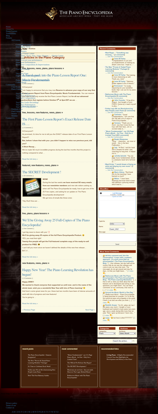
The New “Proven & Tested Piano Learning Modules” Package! (118, 68)
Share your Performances (25, 62)
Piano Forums (16, 89)
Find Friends (16, 111)
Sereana (117, 123)
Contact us (10, 408)
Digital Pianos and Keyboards (27, 76)
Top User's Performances (25, 96)
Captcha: (102, 221)
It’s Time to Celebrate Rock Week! (39, 366)
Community (10, 85)
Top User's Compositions (25, 98)
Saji (115, 148)
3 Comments (27, 127)
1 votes (111, 290)
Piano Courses (11, 31)
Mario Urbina (119, 172)
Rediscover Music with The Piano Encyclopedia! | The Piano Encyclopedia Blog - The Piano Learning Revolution (118, 278)
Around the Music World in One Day (119, 292)
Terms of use (11, 405)
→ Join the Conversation (114, 73)
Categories (102, 331)
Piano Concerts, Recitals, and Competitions (32, 80)
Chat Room (15, 87)
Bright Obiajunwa (121, 139)
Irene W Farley (119, 75)
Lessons (31, 68)
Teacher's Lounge (23, 69)
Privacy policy (11, 403)
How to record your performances (29, 60)
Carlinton (117, 115)
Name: (101, 226)
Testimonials (11, 33)
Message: (102, 232)
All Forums (15, 40)
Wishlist (14, 116)
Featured (26, 165)
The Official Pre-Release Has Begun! (79, 363)
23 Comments (28, 175)
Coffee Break (21, 82)
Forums (9, 38)
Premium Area (17, 109)
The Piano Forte (22, 73)
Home (8, 27)
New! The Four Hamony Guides (38, 375)
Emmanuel (118, 86)
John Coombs (119, 100)
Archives (122, 331)
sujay (107, 318)
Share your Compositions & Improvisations (32, 65)
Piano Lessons (55, 68)
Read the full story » (30, 159)
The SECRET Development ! (41, 172)
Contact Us (10, 118)
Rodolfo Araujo (111, 305)
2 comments (130, 111)
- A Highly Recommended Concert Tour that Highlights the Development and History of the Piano (120, 357)
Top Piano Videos (23, 93)
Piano (44, 68)
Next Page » (90, 310)
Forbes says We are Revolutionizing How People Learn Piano (119, 110)
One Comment (28, 83)
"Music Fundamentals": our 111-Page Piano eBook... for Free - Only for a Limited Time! (79, 357)
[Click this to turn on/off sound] (101, 193)
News (38, 68)
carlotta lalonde (120, 156)
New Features (42, 112)
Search (14, 114)
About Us (10, 29)
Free (24, 112)
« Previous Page (28, 310)
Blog (8, 36)
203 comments (122, 135)
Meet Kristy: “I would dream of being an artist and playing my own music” (120, 165)
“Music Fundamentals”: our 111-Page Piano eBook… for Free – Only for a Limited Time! (119, 133)
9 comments (122, 96)
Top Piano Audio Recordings (27, 102)
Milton (116, 179)
